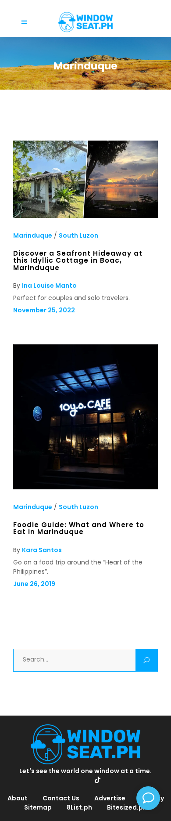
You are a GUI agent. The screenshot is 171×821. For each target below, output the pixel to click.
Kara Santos (42, 550)
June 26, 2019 (34, 583)
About (17, 798)
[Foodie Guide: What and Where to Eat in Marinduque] (85, 487)
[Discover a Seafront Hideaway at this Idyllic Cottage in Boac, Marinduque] (85, 215)
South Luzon (78, 235)
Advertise (109, 798)
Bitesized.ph (127, 807)
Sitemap (38, 807)
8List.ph (79, 807)
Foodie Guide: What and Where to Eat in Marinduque (78, 528)
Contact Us (61, 798)
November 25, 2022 (44, 310)
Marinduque (32, 235)
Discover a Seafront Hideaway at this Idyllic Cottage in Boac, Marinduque (77, 260)
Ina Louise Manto (49, 285)
